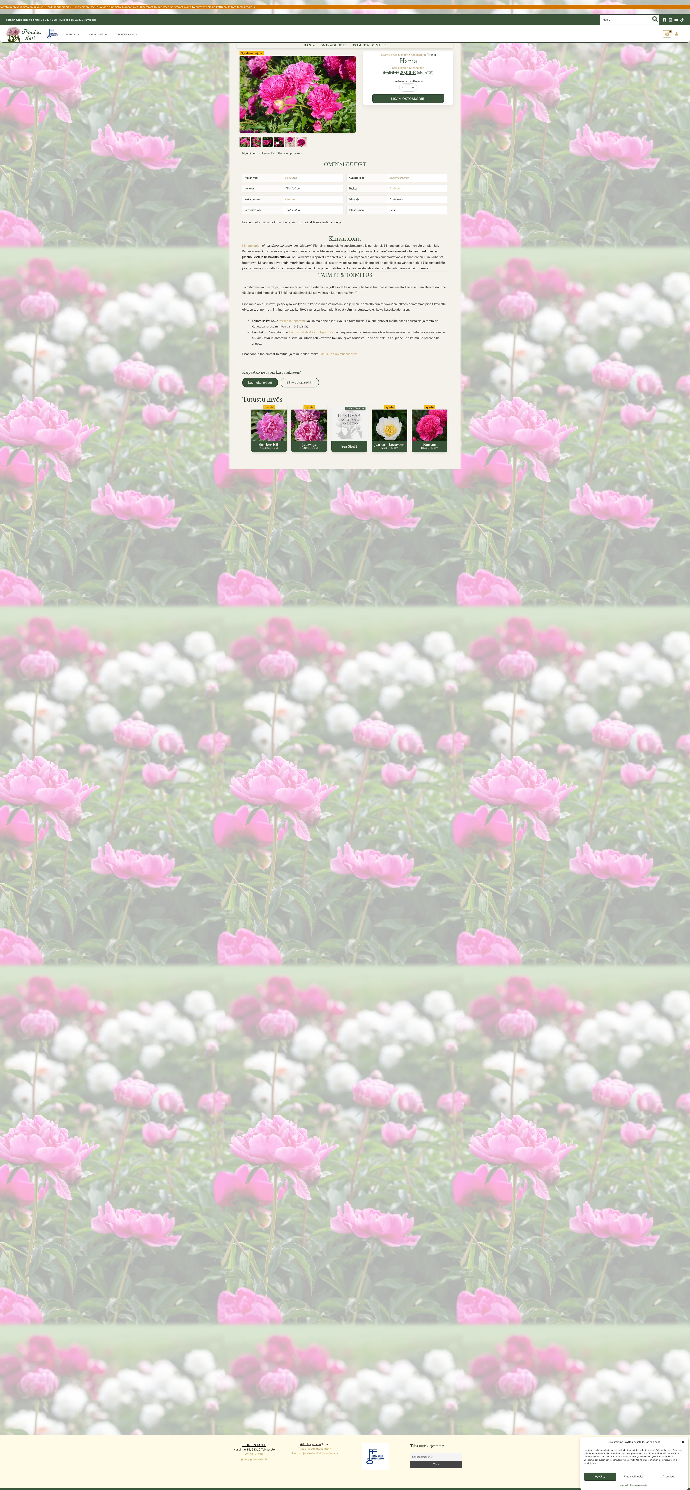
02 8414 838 (49, 20)
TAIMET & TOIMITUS (370, 45)
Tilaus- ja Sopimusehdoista (338, 354)
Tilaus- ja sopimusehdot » (314, 1449)
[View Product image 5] (290, 142)
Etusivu (385, 55)
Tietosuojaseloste (638, 1485)
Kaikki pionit (400, 55)
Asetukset (669, 1476)
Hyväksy (600, 1476)
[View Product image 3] (267, 142)
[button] (683, 1442)
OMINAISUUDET (334, 45)
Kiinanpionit (418, 55)
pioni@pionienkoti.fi (254, 1459)
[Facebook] (664, 20)
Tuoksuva (395, 188)
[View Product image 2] (256, 142)
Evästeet (624, 1485)
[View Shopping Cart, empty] (667, 34)
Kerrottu (290, 199)
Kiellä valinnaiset (634, 1476)
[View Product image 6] (301, 142)
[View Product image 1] (245, 142)
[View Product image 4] (278, 142)
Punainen (291, 178)
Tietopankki (125, 34)
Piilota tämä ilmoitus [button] (241, 7)
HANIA (309, 45)
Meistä (71, 34)
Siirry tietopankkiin (299, 382)
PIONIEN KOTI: (254, 1445)
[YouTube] (676, 20)
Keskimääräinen (399, 178)
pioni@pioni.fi (31, 20)
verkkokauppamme (292, 321)
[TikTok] (682, 20)
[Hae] (655, 20)
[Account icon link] (676, 34)
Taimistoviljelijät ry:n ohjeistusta (311, 332)
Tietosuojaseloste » (304, 1453)
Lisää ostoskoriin (408, 99)
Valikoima (96, 34)
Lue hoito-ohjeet (260, 382)
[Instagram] (670, 20)
